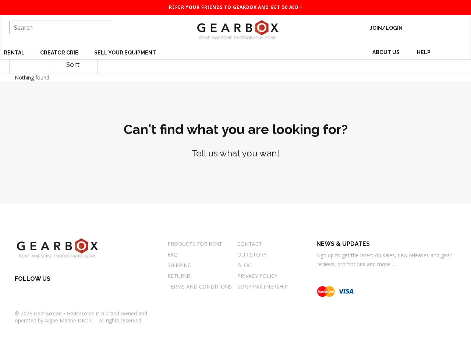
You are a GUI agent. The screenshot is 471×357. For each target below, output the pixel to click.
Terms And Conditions (199, 286)
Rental (15, 53)
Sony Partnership (262, 286)
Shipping (179, 265)
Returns (179, 275)
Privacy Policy (257, 275)
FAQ (172, 254)
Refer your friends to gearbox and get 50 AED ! (235, 7)
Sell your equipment (125, 53)
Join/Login (386, 28)
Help (424, 52)
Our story (251, 254)
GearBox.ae (48, 313)
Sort (74, 64)
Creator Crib (60, 53)
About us (386, 52)
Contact (249, 243)
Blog (244, 265)
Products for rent (194, 243)
